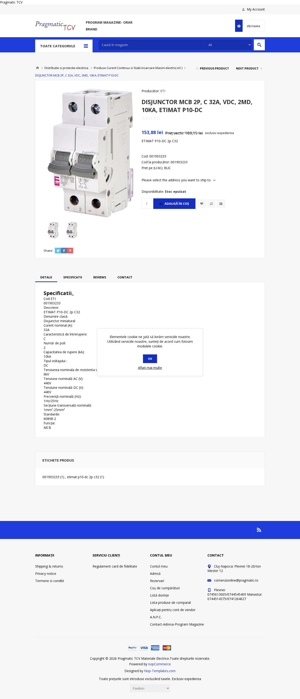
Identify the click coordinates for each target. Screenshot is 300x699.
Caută (259, 44)
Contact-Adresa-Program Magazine (177, 624)
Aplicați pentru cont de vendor (172, 610)
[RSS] (259, 530)
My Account (256, 9)
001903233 (50, 477)
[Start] (37, 68)
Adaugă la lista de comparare (211, 203)
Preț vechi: (174, 133)
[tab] (46, 277)
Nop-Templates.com (160, 671)
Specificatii (72, 277)
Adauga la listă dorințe (201, 203)
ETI (162, 91)
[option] (53, 230)
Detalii (46, 277)
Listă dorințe (159, 595)
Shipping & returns (49, 566)
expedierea (225, 133)
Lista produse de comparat (170, 602)
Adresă (155, 573)
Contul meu (159, 566)
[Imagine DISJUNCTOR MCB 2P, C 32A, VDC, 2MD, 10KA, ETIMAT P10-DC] (53, 230)
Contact (124, 277)
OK (150, 359)
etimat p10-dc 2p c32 (83, 477)
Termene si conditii (49, 581)
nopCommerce (159, 664)
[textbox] (151, 45)
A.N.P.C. (156, 617)
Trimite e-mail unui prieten (221, 203)
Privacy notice (45, 573)
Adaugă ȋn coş (177, 203)
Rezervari (157, 581)
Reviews (99, 277)
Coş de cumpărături (165, 588)
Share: (48, 250)
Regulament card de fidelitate (115, 566)
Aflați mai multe (150, 367)
